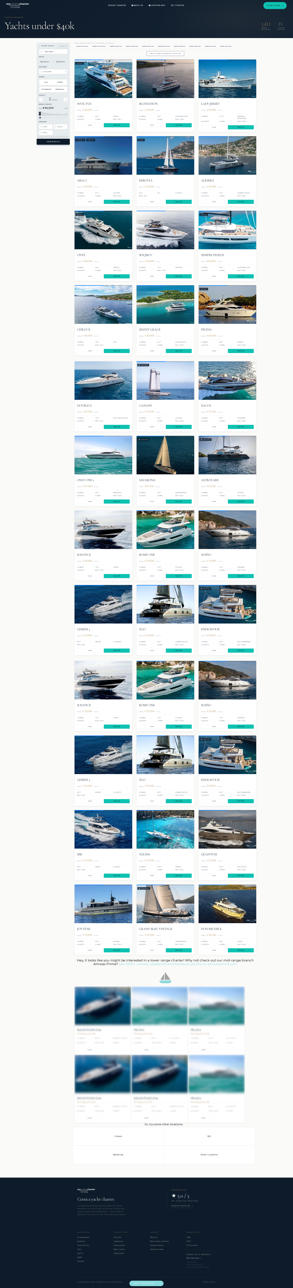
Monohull (60, 89)
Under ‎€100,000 (164, 46)
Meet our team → (194, 1258)
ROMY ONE (147, 555)
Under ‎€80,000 (179, 46)
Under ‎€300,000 (132, 46)
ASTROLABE (209, 480)
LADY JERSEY (210, 104)
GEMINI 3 (83, 629)
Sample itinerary (156, 1245)
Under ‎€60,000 (195, 46)
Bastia (79, 1257)
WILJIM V (145, 255)
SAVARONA (147, 480)
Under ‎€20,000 (226, 46)
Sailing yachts (119, 1245)
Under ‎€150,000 (148, 46)
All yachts (118, 1237)
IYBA (188, 1237)
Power (60, 82)
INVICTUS (84, 104)
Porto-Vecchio (83, 1245)
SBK (79, 854)
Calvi (79, 1249)
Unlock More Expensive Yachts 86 (165, 53)
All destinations (83, 1237)
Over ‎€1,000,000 (82, 46)
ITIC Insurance (192, 1245)
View (90, 125)
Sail (46, 82)
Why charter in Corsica (159, 1241)
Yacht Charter (118, 5)
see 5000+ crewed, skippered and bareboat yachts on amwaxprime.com (178, 964)
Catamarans (118, 1241)
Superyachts (119, 1253)
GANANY (145, 406)
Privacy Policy (209, 1282)
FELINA (206, 329)
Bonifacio (81, 1241)
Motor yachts (119, 1249)
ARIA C (82, 180)
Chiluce (83, 329)
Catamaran (46, 89)
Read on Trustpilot (182, 1206)
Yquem (144, 854)
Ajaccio (80, 1253)
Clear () (63, 46)
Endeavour (210, 629)
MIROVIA (145, 180)
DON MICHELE (211, 929)
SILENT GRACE (149, 329)
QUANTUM (209, 854)
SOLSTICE (84, 555)
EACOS (206, 406)
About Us (138, 5)
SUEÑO (206, 555)
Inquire (116, 125)
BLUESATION (148, 104)
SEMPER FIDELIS (212, 255)
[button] (76, 79)
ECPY (189, 1241)
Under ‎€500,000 (116, 46)
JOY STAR (83, 929)
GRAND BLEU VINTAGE (155, 929)
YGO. (142, 629)
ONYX (81, 255)
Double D (84, 406)
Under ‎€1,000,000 (99, 46)
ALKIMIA (207, 180)
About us (153, 1237)
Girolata (80, 1261)
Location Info (157, 5)
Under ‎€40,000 (210, 46)
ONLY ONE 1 (85, 480)
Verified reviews (157, 1249)
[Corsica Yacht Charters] (17, 5)
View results (53, 142)
